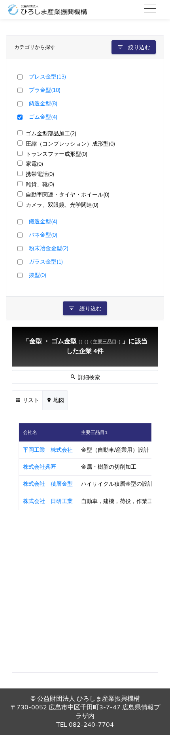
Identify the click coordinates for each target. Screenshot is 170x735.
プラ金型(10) (44, 90)
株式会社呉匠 (39, 467)
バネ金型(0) (43, 235)
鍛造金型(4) (43, 221)
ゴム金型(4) (43, 117)
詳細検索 (88, 377)
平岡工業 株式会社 (48, 450)
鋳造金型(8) (43, 103)
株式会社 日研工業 (48, 501)
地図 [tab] (58, 400)
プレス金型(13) (47, 76)
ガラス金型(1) (46, 262)
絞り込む (138, 47)
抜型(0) (37, 275)
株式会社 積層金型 (48, 484)
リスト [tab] (30, 400)
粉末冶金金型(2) (48, 248)
